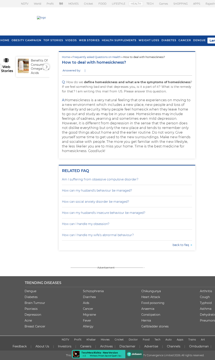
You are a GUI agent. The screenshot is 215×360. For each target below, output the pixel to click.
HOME (4, 40)
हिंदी (61, 3)
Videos (71, 40)
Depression (33, 315)
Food (146, 339)
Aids (86, 303)
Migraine (89, 315)
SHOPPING (180, 3)
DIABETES (168, 40)
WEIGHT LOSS (149, 40)
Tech (157, 339)
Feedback (20, 346)
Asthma (205, 309)
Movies (105, 339)
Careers (85, 346)
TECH (150, 3)
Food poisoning (152, 303)
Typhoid (206, 303)
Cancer (184, 40)
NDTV (24, 3)
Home (66, 57)
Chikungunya (151, 291)
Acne (28, 320)
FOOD (102, 3)
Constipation (150, 315)
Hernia (146, 320)
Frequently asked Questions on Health (96, 57)
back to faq (182, 245)
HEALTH (136, 3)
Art (203, 339)
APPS (196, 3)
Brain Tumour (35, 303)
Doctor (133, 339)
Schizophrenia (93, 291)
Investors (64, 346)
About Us (42, 346)
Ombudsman (199, 346)
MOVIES (73, 3)
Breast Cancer (35, 326)
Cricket (88, 3)
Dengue (199, 40)
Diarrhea (89, 297)
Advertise (151, 346)
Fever (87, 320)
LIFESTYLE (118, 3)
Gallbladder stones (155, 326)
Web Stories (89, 40)
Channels (173, 346)
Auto (168, 339)
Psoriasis (31, 309)
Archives (106, 346)
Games (163, 3)
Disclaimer (127, 346)
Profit (50, 3)
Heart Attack (150, 297)
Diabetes (31, 297)
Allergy (88, 326)
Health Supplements (119, 40)
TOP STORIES (53, 40)
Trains (192, 339)
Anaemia (147, 309)
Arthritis (206, 291)
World (37, 3)
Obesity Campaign (26, 40)
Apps (180, 339)
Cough (205, 297)
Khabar (91, 339)
